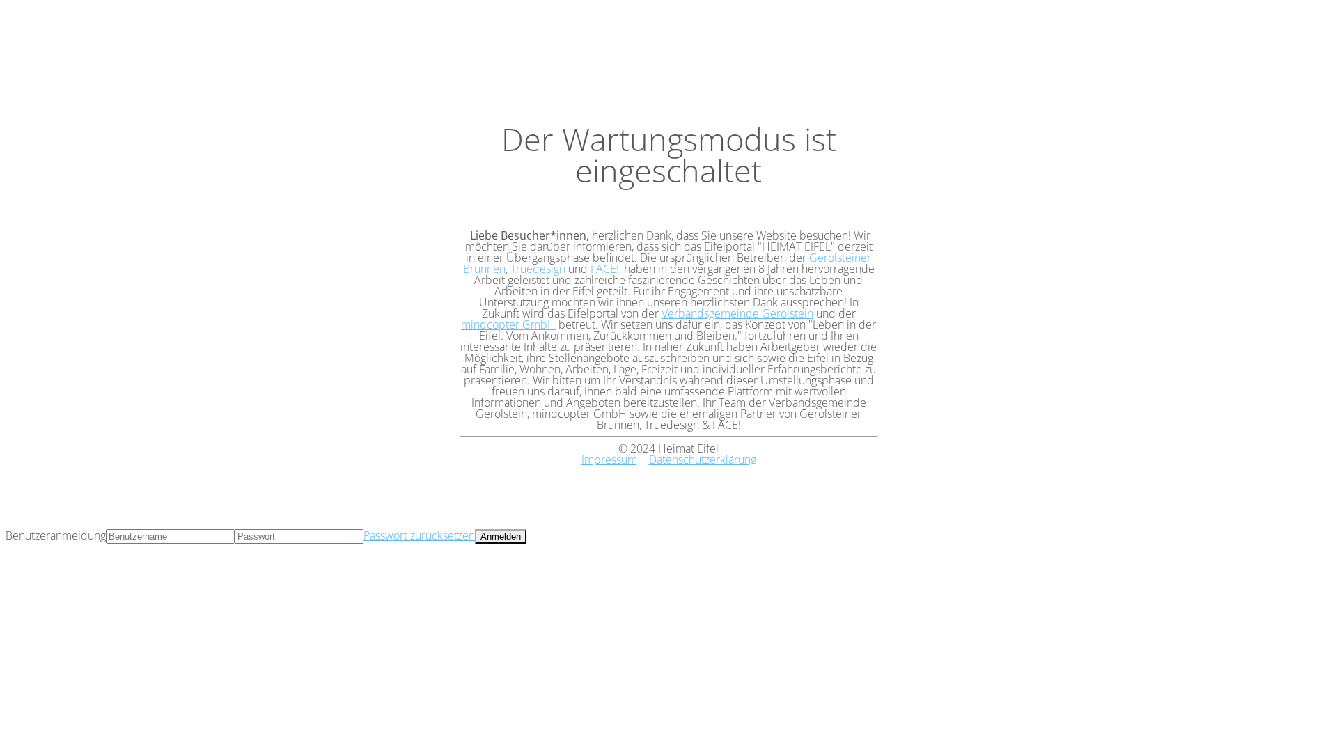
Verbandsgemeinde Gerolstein (737, 313)
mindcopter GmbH (508, 324)
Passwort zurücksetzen (419, 535)
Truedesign (537, 268)
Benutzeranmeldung (56, 535)
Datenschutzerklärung (702, 459)
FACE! (605, 268)
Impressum (609, 459)
